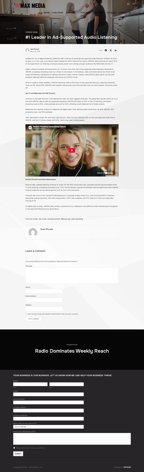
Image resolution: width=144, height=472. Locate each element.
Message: (28, 266)
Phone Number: (20, 399)
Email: (16, 391)
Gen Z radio (43, 219)
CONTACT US (125, 13)
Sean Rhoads (34, 49)
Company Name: (20, 407)
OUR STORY (58, 13)
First (14, 387)
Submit (18, 454)
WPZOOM (127, 467)
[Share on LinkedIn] (116, 50)
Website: (28, 305)
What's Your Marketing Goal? (24, 432)
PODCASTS (86, 13)
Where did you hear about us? (24, 423)
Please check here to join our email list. (30, 448)
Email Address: (30, 296)
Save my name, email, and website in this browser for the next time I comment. (53, 314)
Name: (27, 287)
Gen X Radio (34, 219)
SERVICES (70, 13)
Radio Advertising (77, 219)
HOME (47, 13)
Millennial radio (66, 219)
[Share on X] (111, 50)
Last (50, 387)
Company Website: (20, 415)
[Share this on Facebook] (106, 50)
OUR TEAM (98, 13)
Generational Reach (53, 219)
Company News (31, 32)
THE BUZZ (111, 13)
